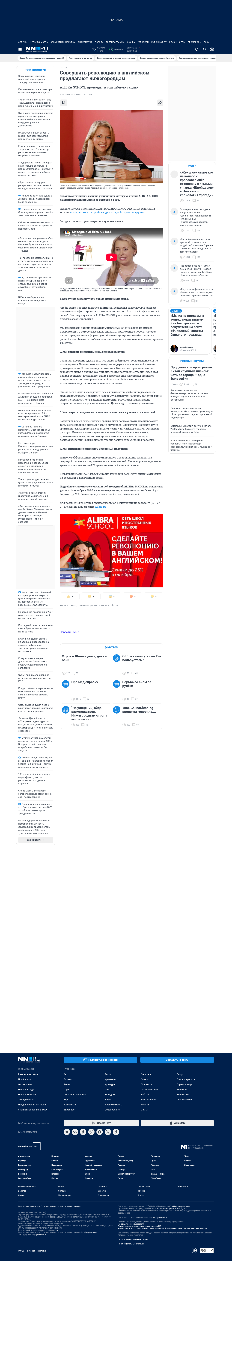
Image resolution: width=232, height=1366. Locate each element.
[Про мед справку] (66, 690)
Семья (144, 1109)
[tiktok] (116, 1132)
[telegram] (67, 1132)
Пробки (116, 49)
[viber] (91, 1132)
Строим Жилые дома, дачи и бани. (84, 658)
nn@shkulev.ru (52, 1230)
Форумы (22, 42)
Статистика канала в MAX (32, 1109)
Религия (145, 1104)
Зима (108, 1074)
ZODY (206, 42)
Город (67, 1089)
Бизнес (68, 1079)
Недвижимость (39, 42)
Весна (67, 1084)
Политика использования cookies (133, 1239)
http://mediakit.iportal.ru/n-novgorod (171, 1208)
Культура (110, 1084)
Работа (145, 1094)
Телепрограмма (115, 42)
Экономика (183, 1094)
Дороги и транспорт (75, 1094)
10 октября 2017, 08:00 (70, 94)
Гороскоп (143, 42)
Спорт (180, 1074)
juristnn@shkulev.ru (89, 1232)
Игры (182, 42)
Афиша (131, 42)
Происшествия (149, 1089)
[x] (108, 1132)
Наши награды (26, 1089)
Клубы (173, 42)
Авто (66, 1074)
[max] (99, 1132)
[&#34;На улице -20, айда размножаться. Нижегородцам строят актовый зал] (66, 716)
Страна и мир (184, 1084)
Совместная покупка (63, 42)
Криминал (110, 1079)
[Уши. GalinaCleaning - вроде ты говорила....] (117, 716)
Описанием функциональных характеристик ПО (139, 1226)
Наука (108, 1099)
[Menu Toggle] (20, 49)
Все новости (35, 70)
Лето (107, 1089)
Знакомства (85, 42)
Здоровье (69, 1109)
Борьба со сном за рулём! (136, 684)
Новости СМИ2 (69, 632)
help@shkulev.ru (39, 1234)
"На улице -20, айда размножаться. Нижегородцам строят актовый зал (89, 713)
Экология (182, 1089)
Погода (99, 42)
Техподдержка (26, 1099)
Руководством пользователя (131, 1224)
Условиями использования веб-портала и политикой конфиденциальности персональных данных (162, 1228)
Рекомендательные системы (131, 1244)
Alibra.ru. (100, 506)
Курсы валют (159, 42)
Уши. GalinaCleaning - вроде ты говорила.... (139, 710)
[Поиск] (197, 49)
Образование (112, 1109)
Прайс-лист (24, 1079)
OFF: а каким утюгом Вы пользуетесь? (141, 658)
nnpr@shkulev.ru (160, 1217)
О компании (25, 1084)
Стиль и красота (186, 1079)
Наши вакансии (27, 1094)
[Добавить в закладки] (63, 103)
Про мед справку (84, 682)
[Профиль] (212, 49)
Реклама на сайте (28, 1074)
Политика (146, 1084)
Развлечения (148, 1099)
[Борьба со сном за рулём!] (117, 690)
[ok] (83, 1132)
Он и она (146, 1074)
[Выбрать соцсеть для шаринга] (160, 103)
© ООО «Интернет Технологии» (33, 1251)
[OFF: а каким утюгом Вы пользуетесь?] (117, 664)
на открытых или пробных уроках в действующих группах (107, 212)
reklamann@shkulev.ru (181, 1206)
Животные (70, 1104)
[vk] (75, 1132)
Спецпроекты (184, 1099)
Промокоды (194, 42)
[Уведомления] (204, 49)
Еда (66, 1099)
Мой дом (110, 1094)
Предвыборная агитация (32, 1104)
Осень (144, 1079)
